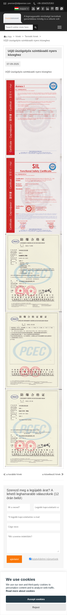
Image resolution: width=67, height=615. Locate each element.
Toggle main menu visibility (59, 27)
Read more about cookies (20, 591)
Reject (36, 607)
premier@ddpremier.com (19, 3)
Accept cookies (36, 599)
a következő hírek (51, 474)
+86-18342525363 (45, 3)
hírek (18, 36)
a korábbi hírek (12, 474)
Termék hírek (31, 36)
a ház (7, 36)
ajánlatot (14, 559)
